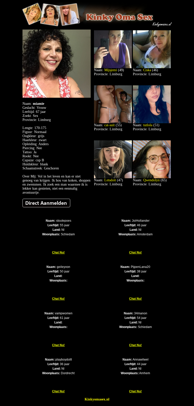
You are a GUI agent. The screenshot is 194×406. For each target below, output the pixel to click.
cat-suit (109, 125)
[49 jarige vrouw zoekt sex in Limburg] (113, 67)
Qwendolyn (151, 180)
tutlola (147, 125)
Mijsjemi (110, 70)
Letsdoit (110, 180)
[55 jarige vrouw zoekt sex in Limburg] (113, 122)
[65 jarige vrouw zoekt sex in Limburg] (152, 177)
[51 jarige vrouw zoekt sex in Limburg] (152, 122)
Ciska (147, 70)
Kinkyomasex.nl (97, 399)
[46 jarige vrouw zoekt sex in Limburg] (152, 67)
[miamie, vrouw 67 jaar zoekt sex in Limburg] (56, 96)
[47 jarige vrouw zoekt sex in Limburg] (113, 177)
